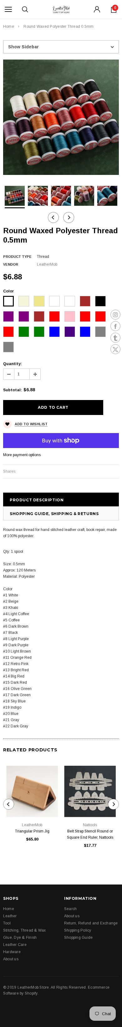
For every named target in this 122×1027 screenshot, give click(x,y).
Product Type (17, 256)
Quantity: (12, 364)
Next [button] (68, 217)
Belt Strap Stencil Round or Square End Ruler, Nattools (90, 834)
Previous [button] (53, 217)
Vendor (10, 264)
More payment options (22, 455)
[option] (61, 117)
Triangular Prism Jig (32, 831)
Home (8, 26)
